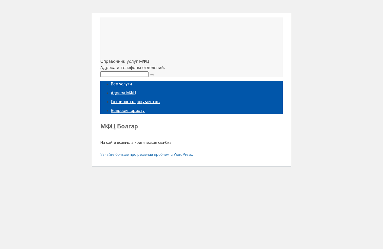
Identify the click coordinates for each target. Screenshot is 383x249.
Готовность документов (135, 101)
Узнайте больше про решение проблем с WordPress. (146, 154)
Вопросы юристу (128, 110)
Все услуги (121, 84)
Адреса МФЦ (123, 92)
